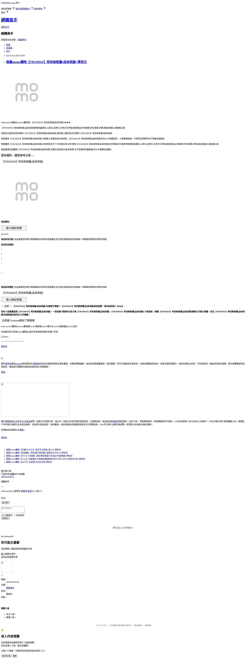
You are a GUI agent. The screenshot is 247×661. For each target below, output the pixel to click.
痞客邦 (24, 491)
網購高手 (9, 20)
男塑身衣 (37, 364)
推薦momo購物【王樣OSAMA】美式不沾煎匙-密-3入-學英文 (33, 450)
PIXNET (104, 625)
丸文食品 (26, 421)
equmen (18, 364)
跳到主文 (5, 27)
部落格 (9, 48)
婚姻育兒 (22, 40)
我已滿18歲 (6, 656)
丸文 (15, 421)
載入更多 (5, 503)
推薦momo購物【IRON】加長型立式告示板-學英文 (29, 462)
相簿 (8, 45)
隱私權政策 (138, 625)
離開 (14, 656)
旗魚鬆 (114, 421)
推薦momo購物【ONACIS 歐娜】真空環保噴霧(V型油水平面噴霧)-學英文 (39, 456)
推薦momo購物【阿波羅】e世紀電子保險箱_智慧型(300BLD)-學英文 (37, 453)
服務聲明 (148, 625)
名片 (8, 51)
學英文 (4, 438)
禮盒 (22, 430)
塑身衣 (4, 346)
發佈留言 (5, 518)
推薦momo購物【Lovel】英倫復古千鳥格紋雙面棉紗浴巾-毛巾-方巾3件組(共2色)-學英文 (45, 459)
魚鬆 (3, 372)
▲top (3, 498)
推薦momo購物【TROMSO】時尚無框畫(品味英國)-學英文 (46, 62)
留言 (30, 491)
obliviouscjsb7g (7, 476)
